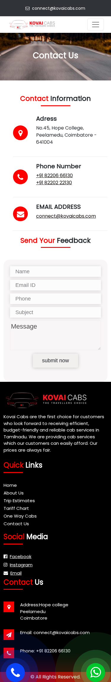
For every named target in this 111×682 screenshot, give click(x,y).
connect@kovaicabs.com (57, 8)
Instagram (21, 565)
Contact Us (16, 524)
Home (10, 485)
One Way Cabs (20, 516)
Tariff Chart (16, 508)
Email (16, 573)
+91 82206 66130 (54, 175)
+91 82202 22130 (54, 182)
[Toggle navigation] (95, 24)
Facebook (20, 556)
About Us (14, 493)
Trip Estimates (19, 500)
